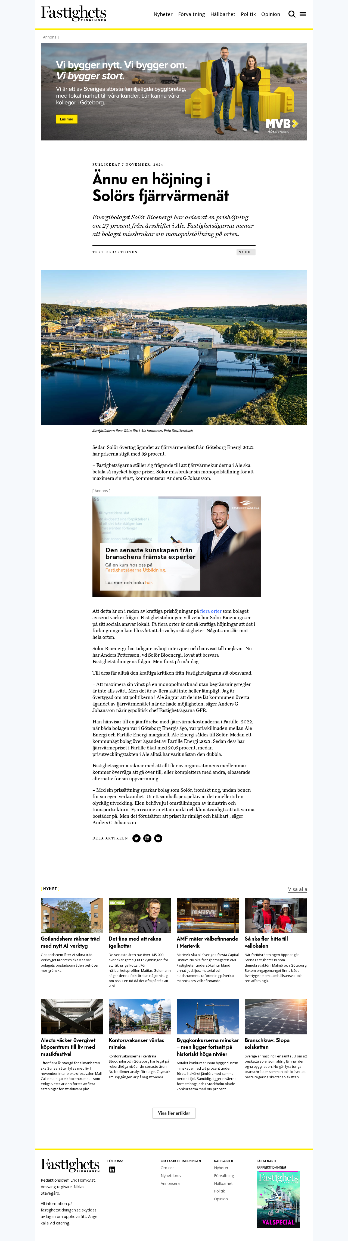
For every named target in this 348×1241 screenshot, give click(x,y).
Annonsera (170, 1183)
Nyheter (163, 14)
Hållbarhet (222, 14)
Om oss (168, 1167)
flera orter (211, 611)
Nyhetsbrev (171, 1175)
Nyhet (246, 252)
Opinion (270, 14)
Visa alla (297, 889)
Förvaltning (191, 14)
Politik (248, 14)
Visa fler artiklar (174, 1113)
